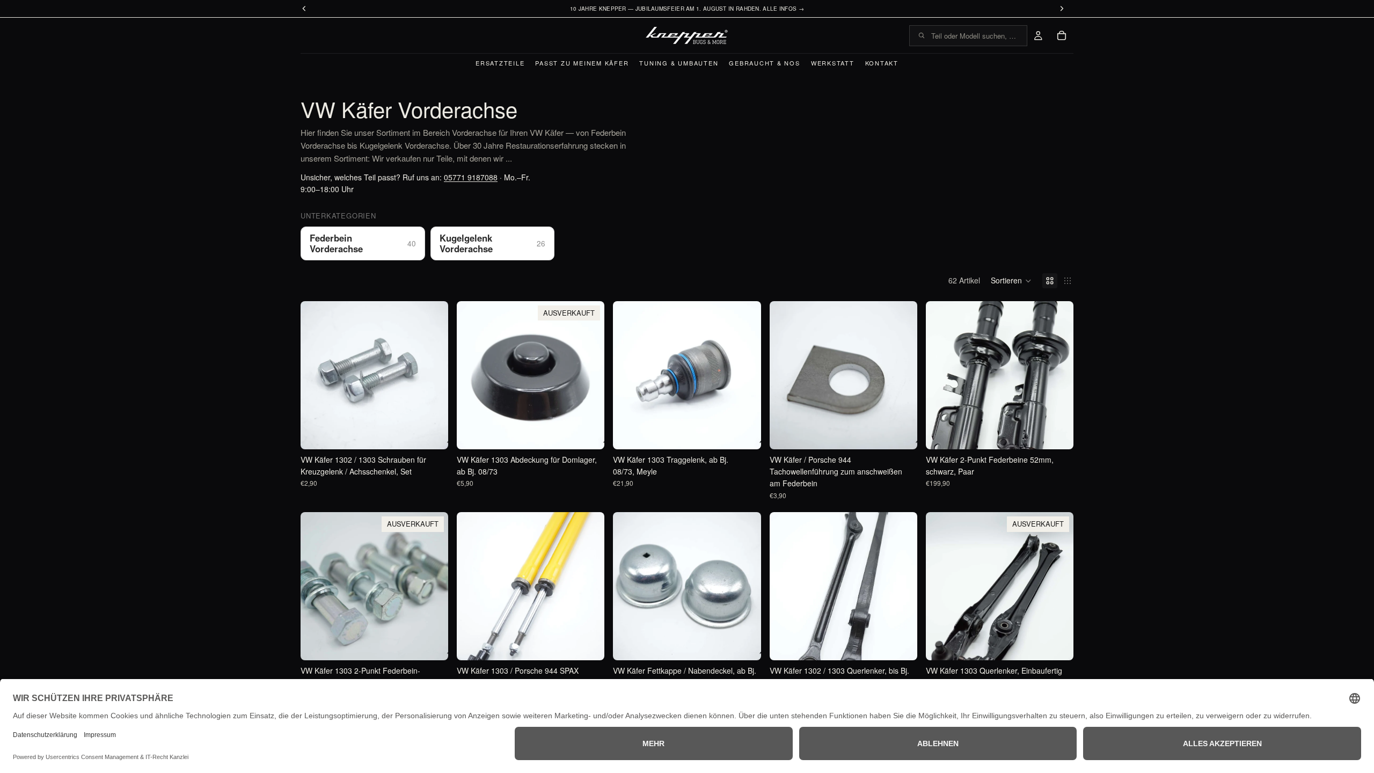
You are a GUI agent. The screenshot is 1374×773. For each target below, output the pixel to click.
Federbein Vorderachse (363, 243)
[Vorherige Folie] (942, 375)
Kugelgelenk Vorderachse (493, 243)
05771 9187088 (471, 177)
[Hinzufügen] (431, 432)
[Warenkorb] (1061, 35)
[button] (1011, 281)
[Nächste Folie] (1057, 375)
